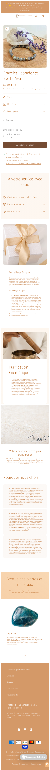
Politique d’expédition (20, 764)
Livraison (10, 676)
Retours (10, 682)
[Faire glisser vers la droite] (31, 656)
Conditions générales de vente (18, 670)
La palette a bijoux (19, 752)
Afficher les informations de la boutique (23, 163)
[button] (7, 16)
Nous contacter (12, 695)
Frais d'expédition (19, 89)
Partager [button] (9, 120)
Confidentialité (12, 689)
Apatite (11, 633)
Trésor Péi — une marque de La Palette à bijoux (22, 706)
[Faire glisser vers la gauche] (19, 656)
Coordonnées (36, 764)
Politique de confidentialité (16, 759)
